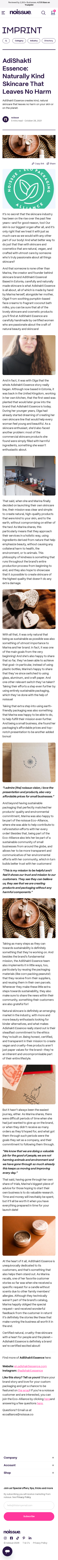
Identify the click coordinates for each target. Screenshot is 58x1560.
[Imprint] (22, 30)
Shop (7, 1473)
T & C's (26, 1543)
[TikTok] (17, 1538)
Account (10, 1465)
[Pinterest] (23, 1538)
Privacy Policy (23, 1497)
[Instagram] (5, 1538)
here (47, 1399)
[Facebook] (11, 1538)
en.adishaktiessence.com (30, 1366)
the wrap (23, 1390)
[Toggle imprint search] (6, 40)
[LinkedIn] (30, 1538)
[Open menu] (4, 12)
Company (10, 1457)
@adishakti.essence (30, 1371)
